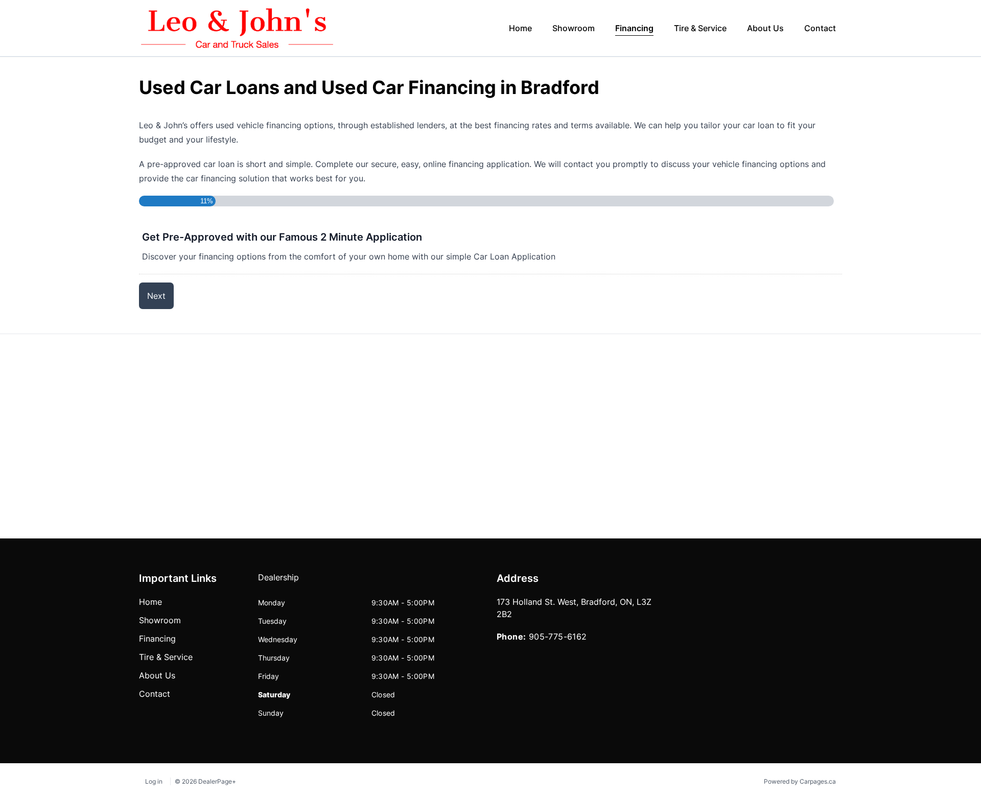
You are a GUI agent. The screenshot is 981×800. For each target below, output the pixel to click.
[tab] (278, 582)
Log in (153, 781)
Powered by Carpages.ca (800, 781)
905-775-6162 (558, 636)
